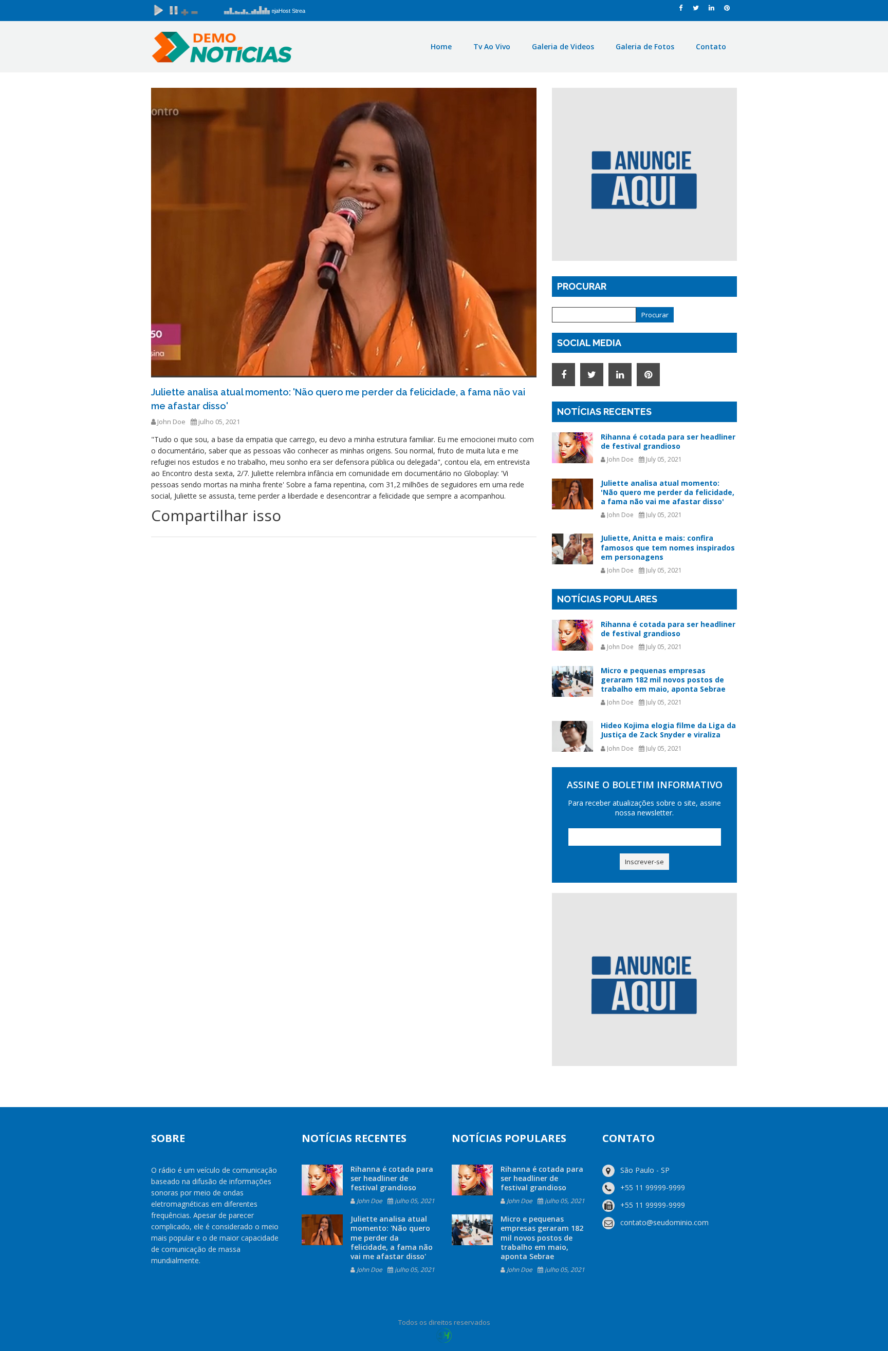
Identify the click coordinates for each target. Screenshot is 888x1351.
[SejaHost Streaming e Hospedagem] (444, 1335)
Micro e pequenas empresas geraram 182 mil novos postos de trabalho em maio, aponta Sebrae (663, 679)
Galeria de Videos (563, 46)
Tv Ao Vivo (491, 46)
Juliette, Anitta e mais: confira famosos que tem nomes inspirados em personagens (668, 547)
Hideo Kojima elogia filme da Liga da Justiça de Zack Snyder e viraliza (668, 729)
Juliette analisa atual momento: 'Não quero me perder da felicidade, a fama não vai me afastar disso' (667, 492)
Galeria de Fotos (645, 46)
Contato (711, 46)
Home (441, 46)
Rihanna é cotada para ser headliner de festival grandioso (668, 441)
